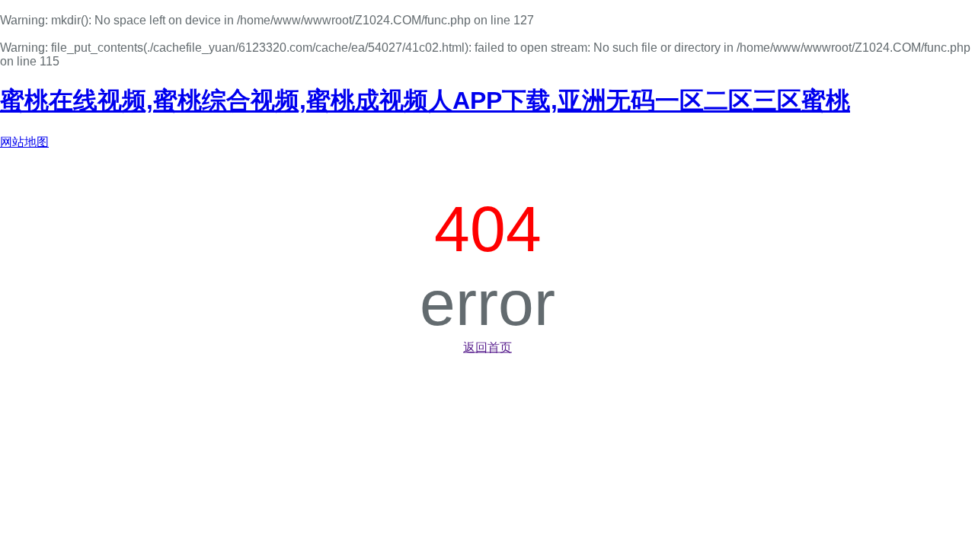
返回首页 (487, 347)
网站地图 (24, 141)
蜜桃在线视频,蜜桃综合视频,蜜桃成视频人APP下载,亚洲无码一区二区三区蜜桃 (425, 100)
